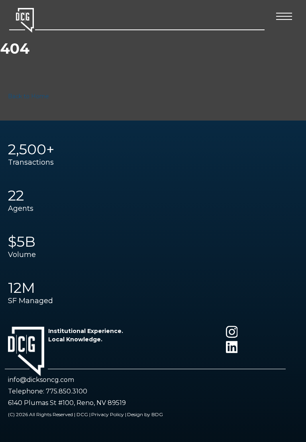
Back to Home (28, 96)
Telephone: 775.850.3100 (47, 391)
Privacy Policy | (108, 414)
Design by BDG (145, 414)
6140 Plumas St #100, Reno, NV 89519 (67, 403)
